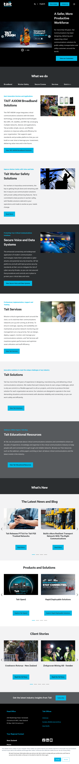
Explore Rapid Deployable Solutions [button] (58, 613)
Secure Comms (40, 85)
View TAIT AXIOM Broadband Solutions (19, 150)
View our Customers (66, 58)
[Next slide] (49, 36)
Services (55, 85)
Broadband (8, 85)
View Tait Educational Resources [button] (20, 465)
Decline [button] (66, 759)
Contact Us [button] (65, 4)
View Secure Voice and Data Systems (18, 283)
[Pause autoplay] (22, 50)
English (42, 4)
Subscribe (61, 698)
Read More (9, 214)
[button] (33, 554)
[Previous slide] (2, 36)
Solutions (67, 85)
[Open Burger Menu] (74, 4)
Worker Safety (23, 85)
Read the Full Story (21, 677)
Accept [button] (57, 759)
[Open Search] (35, 4)
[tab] (25, 50)
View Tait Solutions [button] (16, 408)
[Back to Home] (8, 4)
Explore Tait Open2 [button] (21, 613)
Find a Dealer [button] (53, 4)
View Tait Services (12, 351)
